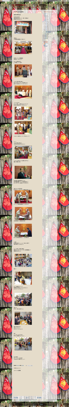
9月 (46, 23)
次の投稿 (16, 397)
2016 (46, 19)
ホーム (27, 397)
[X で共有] (30, 365)
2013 (46, 35)
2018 (46, 16)
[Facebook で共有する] (31, 365)
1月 (46, 30)
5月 (46, 26)
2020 (46, 13)
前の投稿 (39, 397)
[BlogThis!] (29, 365)
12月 (47, 22)
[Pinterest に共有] (32, 365)
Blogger (41, 404)
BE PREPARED (19, 5)
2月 (46, 29)
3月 (46, 27)
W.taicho (46, 43)
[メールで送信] (28, 365)
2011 (46, 38)
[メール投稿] (26, 365)
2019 (46, 15)
